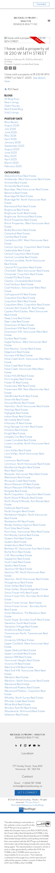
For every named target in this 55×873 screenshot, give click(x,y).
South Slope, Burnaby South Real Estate (27, 620)
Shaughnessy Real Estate (18, 582)
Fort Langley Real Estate (18, 379)
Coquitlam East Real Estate (19, 298)
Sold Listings (11, 112)
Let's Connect (27, 793)
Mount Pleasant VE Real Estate (21, 484)
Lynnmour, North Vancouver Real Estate (27, 464)
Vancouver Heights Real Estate (22, 660)
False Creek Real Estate (17, 366)
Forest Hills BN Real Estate (19, 376)
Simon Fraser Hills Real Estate (21, 593)
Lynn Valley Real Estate (17, 450)
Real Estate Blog (13, 109)
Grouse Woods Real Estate (19, 403)
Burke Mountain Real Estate (20, 230)
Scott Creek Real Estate (17, 562)
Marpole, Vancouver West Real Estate (26, 474)
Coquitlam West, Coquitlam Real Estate (27, 305)
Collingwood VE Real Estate (20, 294)
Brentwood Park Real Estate (20, 206)
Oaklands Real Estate (16, 508)
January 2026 (12, 142)
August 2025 (11, 149)
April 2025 (10, 159)
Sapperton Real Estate (17, 559)
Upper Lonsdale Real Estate (20, 654)
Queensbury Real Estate (18, 545)
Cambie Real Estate (15, 237)
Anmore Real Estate (15, 183)
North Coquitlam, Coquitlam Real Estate (27, 494)
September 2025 (14, 146)
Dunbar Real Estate (15, 338)
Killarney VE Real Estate (18, 423)
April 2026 (10, 139)
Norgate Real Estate (15, 491)
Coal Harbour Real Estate (19, 284)
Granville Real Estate (16, 400)
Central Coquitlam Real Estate (21, 254)
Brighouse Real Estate (16, 210)
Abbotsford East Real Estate (20, 176)
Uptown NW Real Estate (18, 657)
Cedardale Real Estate (17, 250)
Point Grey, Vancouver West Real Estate (27, 532)
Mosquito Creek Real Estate (20, 481)
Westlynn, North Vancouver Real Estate (26, 681)
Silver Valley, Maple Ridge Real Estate (26, 589)
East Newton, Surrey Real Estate (22, 349)
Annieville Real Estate (16, 186)
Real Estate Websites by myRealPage (27, 805)
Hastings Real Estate (16, 410)
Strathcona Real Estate (17, 630)
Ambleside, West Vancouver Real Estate (27, 179)
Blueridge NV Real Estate (18, 196)
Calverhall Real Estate (17, 233)
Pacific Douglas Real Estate (19, 511)
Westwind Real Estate (16, 684)
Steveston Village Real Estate (21, 627)
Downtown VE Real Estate (19, 325)
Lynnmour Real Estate (16, 460)
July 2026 (10, 129)
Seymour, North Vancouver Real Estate (26, 579)
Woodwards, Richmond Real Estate (24, 711)
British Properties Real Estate (20, 220)
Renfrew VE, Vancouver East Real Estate (27, 549)
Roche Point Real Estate (17, 552)
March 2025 (11, 163)
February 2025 (13, 166)
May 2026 (10, 136)
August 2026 (11, 125)
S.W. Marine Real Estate (18, 555)
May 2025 (10, 156)
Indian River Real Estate (17, 416)
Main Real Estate (14, 471)
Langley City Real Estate (18, 437)
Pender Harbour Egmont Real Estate (25, 525)
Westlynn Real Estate (16, 677)
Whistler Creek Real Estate (19, 701)
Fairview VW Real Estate (18, 355)
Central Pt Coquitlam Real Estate (23, 267)
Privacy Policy (32, 802)
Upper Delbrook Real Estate (20, 650)
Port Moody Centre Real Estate (21, 535)
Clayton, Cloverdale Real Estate (22, 281)
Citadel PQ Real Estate (17, 277)
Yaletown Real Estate (16, 715)
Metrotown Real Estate (17, 477)
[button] (16, 745)
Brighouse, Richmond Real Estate (23, 217)
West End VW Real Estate (18, 667)
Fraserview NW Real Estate (19, 386)
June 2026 (10, 132)
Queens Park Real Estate (18, 538)
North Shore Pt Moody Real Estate (23, 498)
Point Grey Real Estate (17, 528)
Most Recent (11, 122)
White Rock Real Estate (17, 704)
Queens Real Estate (15, 542)
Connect (41, 4)
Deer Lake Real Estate (16, 322)
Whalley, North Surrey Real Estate (23, 698)
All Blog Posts (11, 99)
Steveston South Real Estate (20, 623)
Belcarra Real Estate (16, 193)
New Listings (11, 102)
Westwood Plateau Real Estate (22, 687)
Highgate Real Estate (16, 413)
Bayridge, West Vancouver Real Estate (26, 189)
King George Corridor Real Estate (23, 427)
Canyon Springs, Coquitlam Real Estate (27, 247)
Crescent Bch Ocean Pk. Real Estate (24, 308)
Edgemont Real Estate (17, 352)
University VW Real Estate (19, 640)
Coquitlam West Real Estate (20, 301)
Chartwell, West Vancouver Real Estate (26, 271)
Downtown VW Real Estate (19, 328)
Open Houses (12, 106)
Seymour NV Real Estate (18, 569)
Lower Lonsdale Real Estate (20, 440)
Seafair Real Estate (15, 566)
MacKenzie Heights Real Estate (22, 467)
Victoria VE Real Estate (17, 664)
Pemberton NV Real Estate (19, 521)
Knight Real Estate (14, 433)
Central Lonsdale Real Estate (26, 64)
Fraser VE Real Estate (16, 383)
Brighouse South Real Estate (20, 213)
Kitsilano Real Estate (16, 430)
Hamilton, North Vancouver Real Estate (26, 406)
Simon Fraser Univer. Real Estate (23, 603)
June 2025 (10, 153)
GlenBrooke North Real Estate (21, 396)
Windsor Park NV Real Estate (20, 708)
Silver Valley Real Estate (18, 586)
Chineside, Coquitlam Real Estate (23, 274)
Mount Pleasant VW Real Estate (22, 488)
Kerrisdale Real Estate (17, 420)
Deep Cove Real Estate (17, 318)
